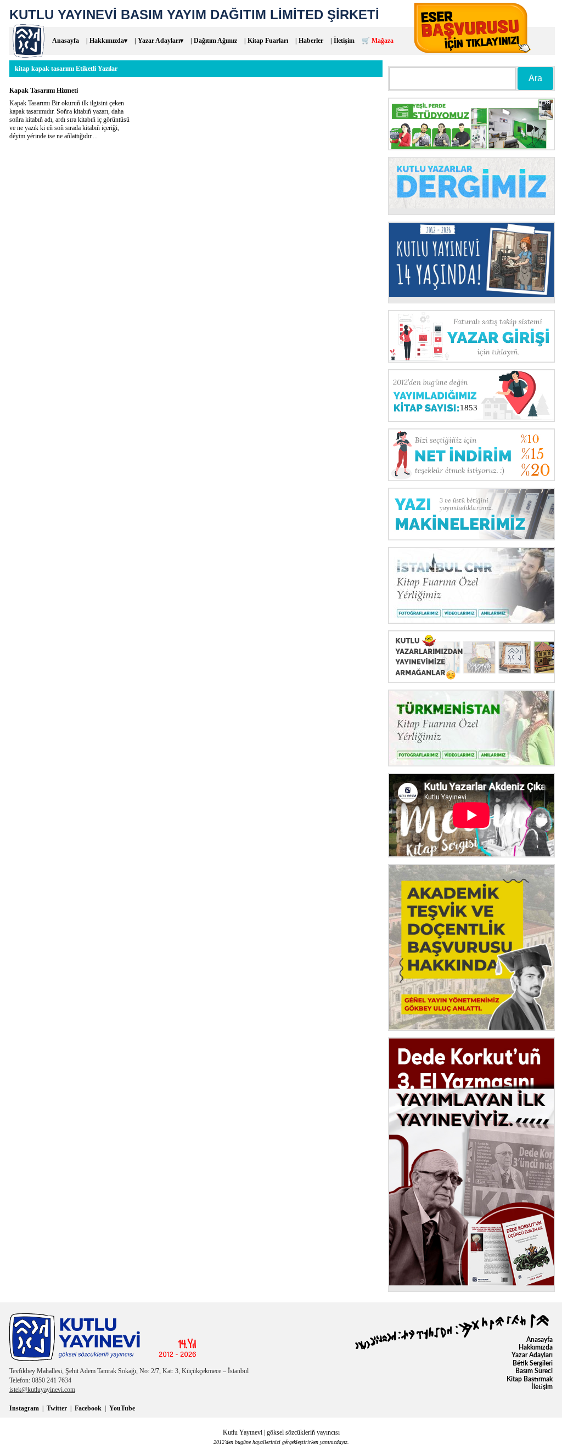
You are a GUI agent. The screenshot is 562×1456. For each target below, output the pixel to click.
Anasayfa (65, 40)
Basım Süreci (534, 1371)
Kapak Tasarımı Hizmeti (43, 90)
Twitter (57, 1408)
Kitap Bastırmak (530, 1379)
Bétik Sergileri (533, 1363)
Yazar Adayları (532, 1355)
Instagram (24, 1408)
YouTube (122, 1408)
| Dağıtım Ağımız (213, 40)
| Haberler (309, 40)
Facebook (88, 1408)
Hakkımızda (536, 1347)
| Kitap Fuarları (266, 40)
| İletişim (342, 40)
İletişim (542, 1387)
